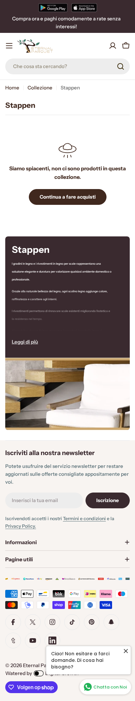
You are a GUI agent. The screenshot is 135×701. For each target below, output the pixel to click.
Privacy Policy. (20, 526)
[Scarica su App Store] (84, 7)
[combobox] (67, 66)
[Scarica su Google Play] (53, 7)
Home (12, 88)
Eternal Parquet (41, 665)
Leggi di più (25, 342)
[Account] (113, 46)
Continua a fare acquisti (68, 197)
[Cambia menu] (9, 46)
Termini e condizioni (84, 518)
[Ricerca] (121, 66)
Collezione (40, 88)
